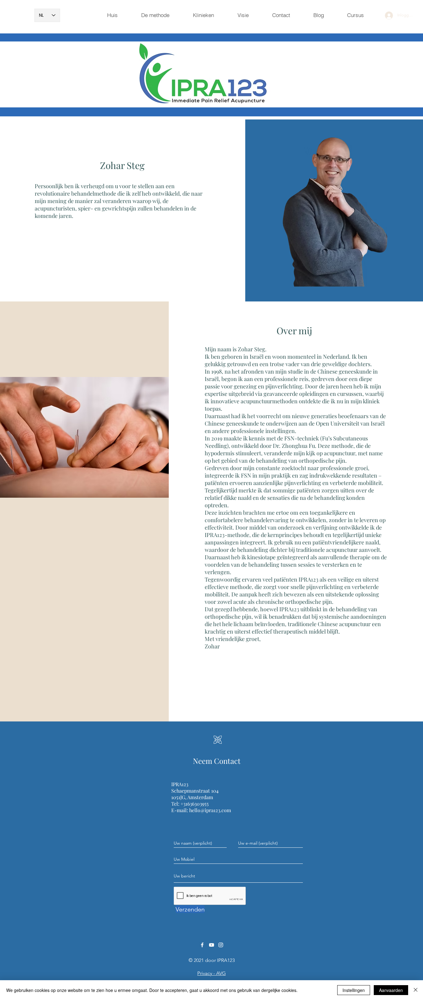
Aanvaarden (391, 990)
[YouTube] (211, 945)
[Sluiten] (415, 990)
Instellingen (353, 990)
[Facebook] (202, 945)
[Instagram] (221, 945)
